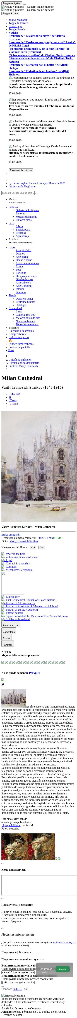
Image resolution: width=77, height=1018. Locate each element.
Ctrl (33, 547)
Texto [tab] (12, 400)
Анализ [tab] (13, 403)
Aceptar (62, 969)
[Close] (36, 193)
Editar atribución (10, 534)
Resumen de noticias (21, 170)
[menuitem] (62, 183)
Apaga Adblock (11, 825)
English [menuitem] (24, 183)
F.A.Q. (14, 1008)
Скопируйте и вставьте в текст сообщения (27, 978)
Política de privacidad (54, 1011)
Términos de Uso (32, 1011)
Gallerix (17, 989)
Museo (17, 201)
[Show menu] (24, 4)
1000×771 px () (49, 537)
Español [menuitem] (33, 183)
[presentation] (42, 406)
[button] (18, 19)
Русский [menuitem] (14, 183)
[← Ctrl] (16, 569)
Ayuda (5, 1008)
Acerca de (24, 1008)
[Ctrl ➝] (10, 596)
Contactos (36, 1008)
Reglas (17, 1011)
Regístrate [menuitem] (29, 186)
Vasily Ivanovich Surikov (24, 541)
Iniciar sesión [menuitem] (16, 186)
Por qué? (34, 672)
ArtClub (21, 241)
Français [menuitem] (43, 183)
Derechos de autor (11, 1014)
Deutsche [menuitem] (54, 183)
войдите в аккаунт (64, 942)
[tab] (14, 393)
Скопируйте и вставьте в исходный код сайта (29, 968)
